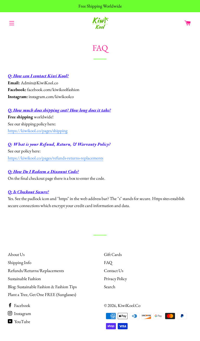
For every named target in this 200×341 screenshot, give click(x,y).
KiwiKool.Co (129, 305)
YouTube (22, 321)
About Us (16, 254)
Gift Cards (113, 254)
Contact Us (113, 270)
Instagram (22, 313)
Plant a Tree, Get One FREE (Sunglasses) (42, 294)
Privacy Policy (115, 278)
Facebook (21, 305)
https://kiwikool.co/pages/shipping (37, 130)
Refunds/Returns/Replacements (36, 270)
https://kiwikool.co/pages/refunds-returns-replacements (55, 158)
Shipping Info (19, 262)
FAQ (108, 262)
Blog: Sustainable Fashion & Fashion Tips (42, 286)
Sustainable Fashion (24, 278)
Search (109, 286)
